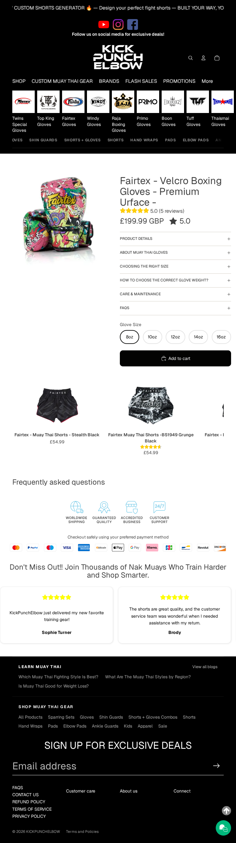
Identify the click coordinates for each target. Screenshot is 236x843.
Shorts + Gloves (82, 140)
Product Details (136, 238)
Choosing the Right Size (144, 266)
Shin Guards (43, 140)
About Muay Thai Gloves (144, 252)
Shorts (116, 140)
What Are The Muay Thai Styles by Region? (148, 677)
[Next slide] (217, 112)
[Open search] (190, 58)
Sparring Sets (61, 717)
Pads (170, 140)
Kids (128, 726)
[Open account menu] (203, 58)
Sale (162, 726)
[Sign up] (216, 766)
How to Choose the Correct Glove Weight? (164, 280)
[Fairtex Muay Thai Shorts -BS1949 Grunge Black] (150, 405)
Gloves (14, 140)
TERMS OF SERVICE (32, 809)
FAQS (17, 787)
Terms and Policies (82, 831)
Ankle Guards (105, 726)
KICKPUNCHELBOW (43, 831)
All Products (30, 717)
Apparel (145, 726)
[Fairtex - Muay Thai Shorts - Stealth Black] (57, 405)
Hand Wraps (144, 140)
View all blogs (205, 666)
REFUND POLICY (28, 802)
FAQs (124, 307)
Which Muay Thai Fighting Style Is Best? (58, 677)
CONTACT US (25, 794)
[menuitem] (207, 81)
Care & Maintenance (140, 294)
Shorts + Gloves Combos (152, 717)
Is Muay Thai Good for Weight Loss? (53, 686)
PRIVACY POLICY (29, 816)
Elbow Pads (196, 140)
